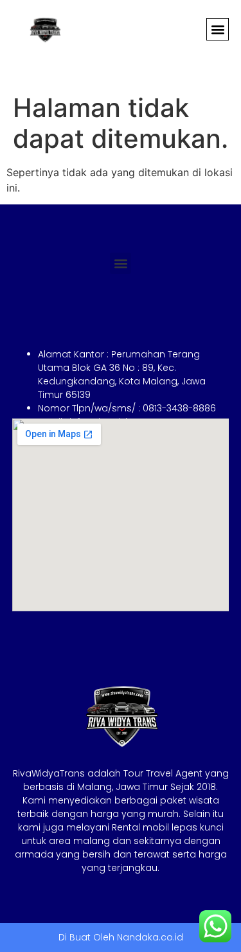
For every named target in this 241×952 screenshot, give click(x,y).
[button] (217, 29)
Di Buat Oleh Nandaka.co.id (120, 937)
